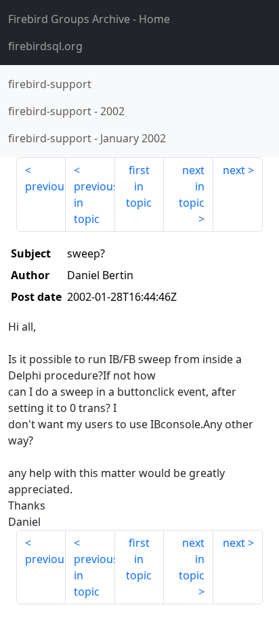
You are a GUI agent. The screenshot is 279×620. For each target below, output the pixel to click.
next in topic (192, 186)
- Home (89, 19)
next (234, 170)
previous (45, 186)
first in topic (139, 186)
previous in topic (94, 202)
